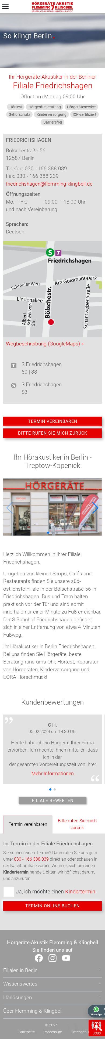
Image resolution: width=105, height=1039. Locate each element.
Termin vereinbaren (52, 421)
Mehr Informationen (53, 773)
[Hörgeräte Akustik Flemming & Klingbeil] (52, 6)
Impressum (52, 1032)
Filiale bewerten (53, 800)
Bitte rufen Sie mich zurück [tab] (77, 824)
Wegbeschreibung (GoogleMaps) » (45, 344)
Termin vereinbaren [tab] (28, 824)
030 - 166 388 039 (31, 859)
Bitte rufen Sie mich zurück (52, 433)
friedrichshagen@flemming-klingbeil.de (49, 184)
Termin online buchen (52, 905)
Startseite (27, 1032)
